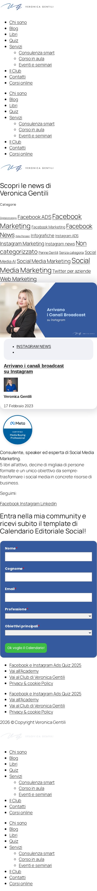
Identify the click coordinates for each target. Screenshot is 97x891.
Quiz (13, 40)
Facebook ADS (34, 217)
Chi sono (18, 22)
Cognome (14, 568)
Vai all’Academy (24, 671)
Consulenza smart (36, 53)
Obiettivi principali (22, 626)
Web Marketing (18, 279)
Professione (16, 609)
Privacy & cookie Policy (31, 683)
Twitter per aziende (71, 271)
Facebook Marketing (48, 226)
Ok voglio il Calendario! (25, 647)
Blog (13, 28)
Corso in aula (31, 58)
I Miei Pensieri (23, 236)
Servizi (15, 46)
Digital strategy (8, 218)
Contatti (17, 77)
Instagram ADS (67, 235)
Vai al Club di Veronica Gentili (37, 677)
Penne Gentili (48, 252)
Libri (13, 34)
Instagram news (60, 243)
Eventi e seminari (35, 65)
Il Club (15, 71)
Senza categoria (71, 252)
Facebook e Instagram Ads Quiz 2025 (45, 665)
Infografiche (42, 235)
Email (10, 589)
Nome (11, 548)
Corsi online (21, 83)
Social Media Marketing (44, 261)
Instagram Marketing (22, 243)
